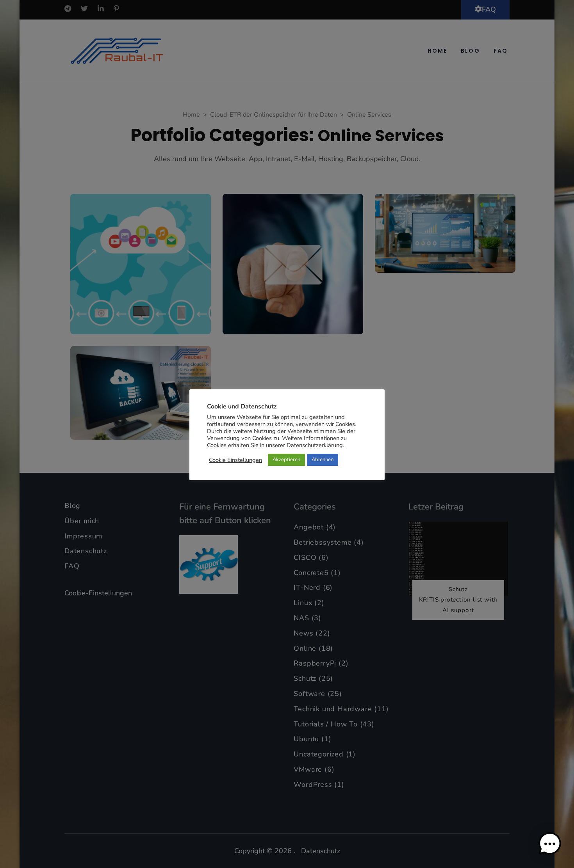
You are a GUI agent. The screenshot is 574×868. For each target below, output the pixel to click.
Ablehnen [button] (322, 459)
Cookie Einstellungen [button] (235, 459)
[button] (549, 843)
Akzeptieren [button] (286, 459)
